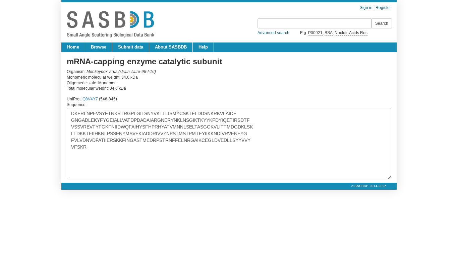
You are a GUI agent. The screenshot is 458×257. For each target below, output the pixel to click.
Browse (98, 47)
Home (73, 47)
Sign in (366, 7)
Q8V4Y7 (90, 99)
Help (203, 47)
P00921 (315, 32)
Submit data (130, 47)
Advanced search (273, 32)
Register (383, 7)
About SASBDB (171, 47)
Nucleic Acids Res (351, 32)
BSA (329, 32)
